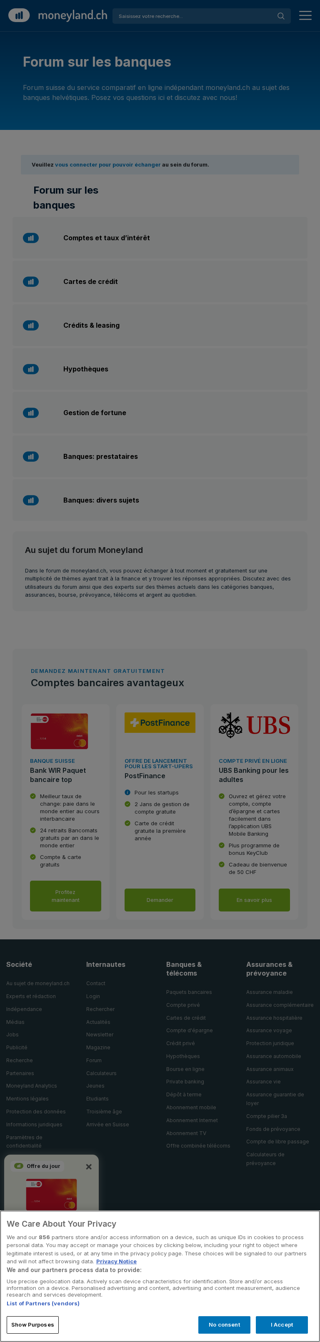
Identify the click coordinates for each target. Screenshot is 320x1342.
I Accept (282, 1324)
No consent (224, 1324)
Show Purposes (32, 1324)
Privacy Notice (116, 1261)
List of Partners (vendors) (43, 1303)
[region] (160, 1276)
